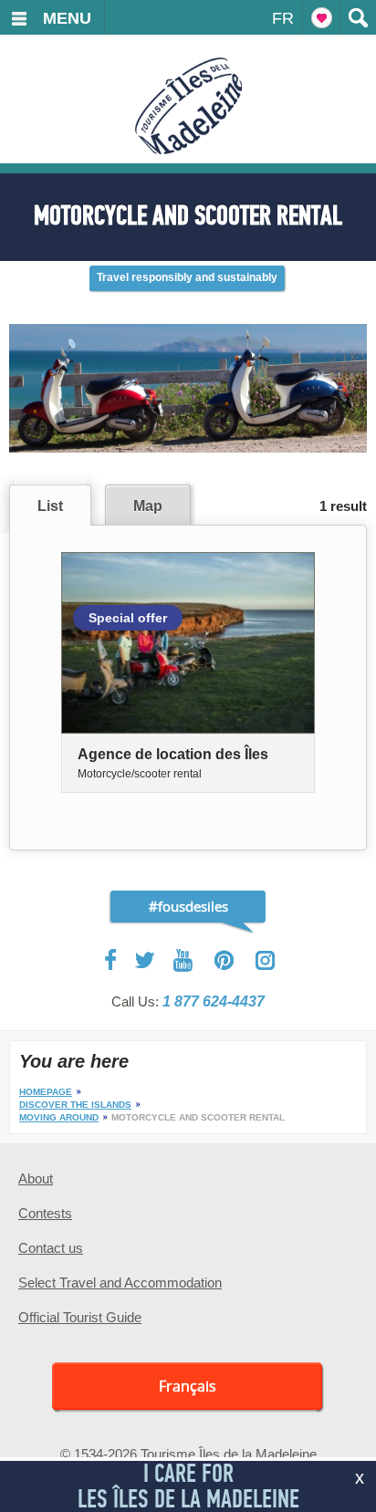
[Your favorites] (321, 17)
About (35, 1178)
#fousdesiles (188, 906)
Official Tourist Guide (79, 1317)
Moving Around (59, 1117)
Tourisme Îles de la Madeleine (188, 105)
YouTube (185, 960)
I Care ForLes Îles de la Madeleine (188, 1486)
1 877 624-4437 (213, 1001)
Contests (45, 1213)
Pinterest (225, 960)
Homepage (45, 1092)
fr (283, 18)
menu (67, 18)
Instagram (265, 960)
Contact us (50, 1248)
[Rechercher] (357, 17)
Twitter (145, 960)
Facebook (112, 960)
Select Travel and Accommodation (120, 1282)
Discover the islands (75, 1105)
